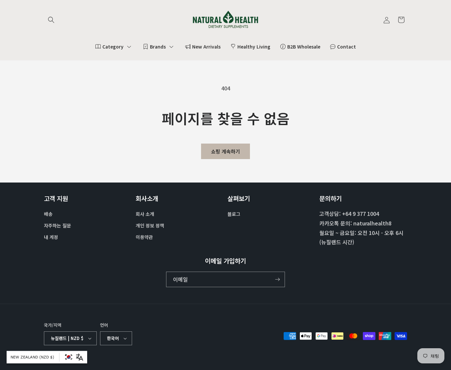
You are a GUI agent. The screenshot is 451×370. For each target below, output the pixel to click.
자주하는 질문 (57, 225)
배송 (48, 214)
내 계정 (51, 237)
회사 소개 (145, 214)
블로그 (233, 214)
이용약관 (144, 237)
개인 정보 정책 (150, 225)
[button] (51, 20)
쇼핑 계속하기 (225, 151)
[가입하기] (277, 279)
